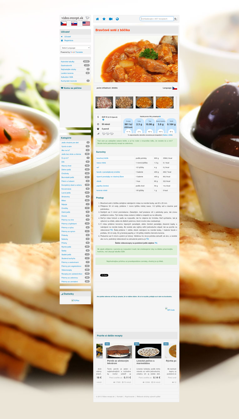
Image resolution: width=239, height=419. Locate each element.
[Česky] (175, 88)
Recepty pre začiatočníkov (75, 274)
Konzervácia (75, 189)
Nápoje (75, 204)
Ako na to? (75, 150)
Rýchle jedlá (75, 246)
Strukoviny (75, 196)
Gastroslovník (75, 65)
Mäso (75, 200)
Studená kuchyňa (75, 258)
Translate (79, 52)
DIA (75, 162)
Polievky (75, 235)
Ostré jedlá (75, 212)
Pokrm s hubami (75, 181)
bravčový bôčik (102, 158)
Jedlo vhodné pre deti (75, 142)
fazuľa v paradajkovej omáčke (108, 172)
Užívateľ (67, 36)
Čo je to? (75, 158)
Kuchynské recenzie (75, 81)
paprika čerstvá (103, 185)
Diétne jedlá (75, 169)
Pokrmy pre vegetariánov (75, 266)
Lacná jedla (75, 192)
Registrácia (68, 40)
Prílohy (75, 243)
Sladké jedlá (75, 254)
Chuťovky (75, 173)
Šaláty (75, 250)
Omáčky (75, 208)
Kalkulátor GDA (67, 77)
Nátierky (75, 239)
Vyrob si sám (75, 146)
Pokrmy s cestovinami (75, 262)
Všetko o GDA (167, 135)
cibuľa (99, 181)
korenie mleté (102, 190)
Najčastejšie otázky (75, 69)
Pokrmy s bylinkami (75, 223)
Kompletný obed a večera (75, 185)
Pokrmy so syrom (75, 231)
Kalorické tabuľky (75, 61)
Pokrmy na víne (75, 219)
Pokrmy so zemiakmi (75, 281)
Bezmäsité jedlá (75, 177)
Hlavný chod (75, 165)
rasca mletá (101, 162)
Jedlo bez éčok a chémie (75, 154)
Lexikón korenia (75, 73)
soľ (98, 167)
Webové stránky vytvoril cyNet (148, 396)
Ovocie (75, 216)
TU (156, 243)
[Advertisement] (48, 39)
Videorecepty (75, 270)
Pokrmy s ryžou (75, 227)
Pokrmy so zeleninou (75, 277)
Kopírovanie (129, 396)
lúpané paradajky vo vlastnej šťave (110, 176)
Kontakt (120, 396)
